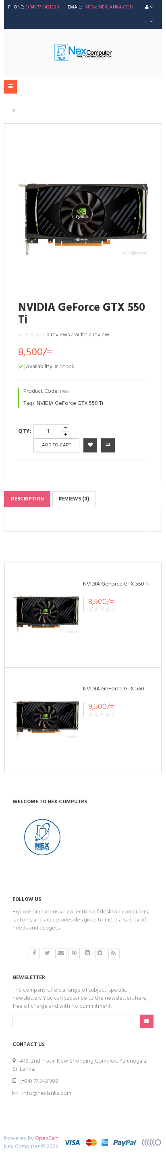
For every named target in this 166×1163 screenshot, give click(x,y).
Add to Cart (56, 445)
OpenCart (46, 1138)
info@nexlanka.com (108, 7)
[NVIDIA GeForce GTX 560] (46, 720)
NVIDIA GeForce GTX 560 (113, 689)
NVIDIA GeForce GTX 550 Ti (55, 111)
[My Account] (149, 7)
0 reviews (58, 335)
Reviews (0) (74, 499)
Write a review (91, 335)
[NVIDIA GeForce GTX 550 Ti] (46, 615)
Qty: (24, 431)
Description (27, 499)
